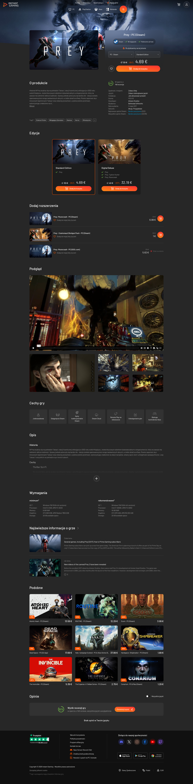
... (94, 120)
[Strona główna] (10, 4)
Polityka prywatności (77, 739)
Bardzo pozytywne (135, 111)
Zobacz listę (132, 91)
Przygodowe (137, 109)
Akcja (130, 109)
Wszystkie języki (158, 696)
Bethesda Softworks (135, 104)
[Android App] (140, 756)
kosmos (69, 120)
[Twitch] (160, 742)
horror (77, 120)
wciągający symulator (56, 120)
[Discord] (121, 742)
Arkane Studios (133, 101)
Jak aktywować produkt (137, 96)
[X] (129, 742)
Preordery (86, 3)
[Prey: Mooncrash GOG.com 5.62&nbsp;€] (40, 251)
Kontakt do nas (75, 746)
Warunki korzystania (77, 735)
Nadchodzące (99, 3)
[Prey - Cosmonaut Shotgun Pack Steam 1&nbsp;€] (40, 234)
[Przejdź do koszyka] (178, 4)
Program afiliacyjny (77, 742)
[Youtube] (153, 742)
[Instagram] (137, 742)
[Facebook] (145, 742)
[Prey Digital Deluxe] (119, 161)
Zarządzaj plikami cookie (38, 770)
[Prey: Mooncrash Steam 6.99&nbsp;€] (40, 218)
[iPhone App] (124, 756)
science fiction (41, 120)
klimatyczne (87, 120)
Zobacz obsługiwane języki (138, 93)
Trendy (77, 3)
